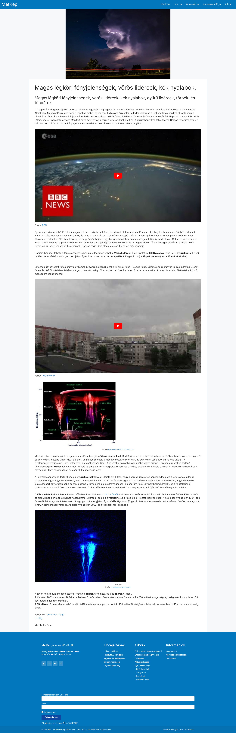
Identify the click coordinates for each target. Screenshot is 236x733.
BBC (44, 225)
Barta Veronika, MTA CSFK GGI (121, 449)
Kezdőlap (165, 4)
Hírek (176, 4)
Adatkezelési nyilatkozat (173, 729)
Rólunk (228, 4)
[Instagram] (49, 663)
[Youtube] (55, 663)
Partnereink (189, 729)
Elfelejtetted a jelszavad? (53, 723)
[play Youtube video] (118, 175)
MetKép (9, 4)
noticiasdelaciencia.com (121, 587)
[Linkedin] (61, 663)
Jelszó (44, 703)
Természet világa (54, 614)
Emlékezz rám (49, 712)
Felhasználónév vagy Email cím (55, 695)
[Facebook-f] (44, 663)
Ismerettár (191, 4)
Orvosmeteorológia (212, 4)
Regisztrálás (71, 723)
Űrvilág (38, 618)
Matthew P (49, 375)
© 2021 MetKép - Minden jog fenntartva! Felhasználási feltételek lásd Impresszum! (76, 729)
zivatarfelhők (111, 494)
